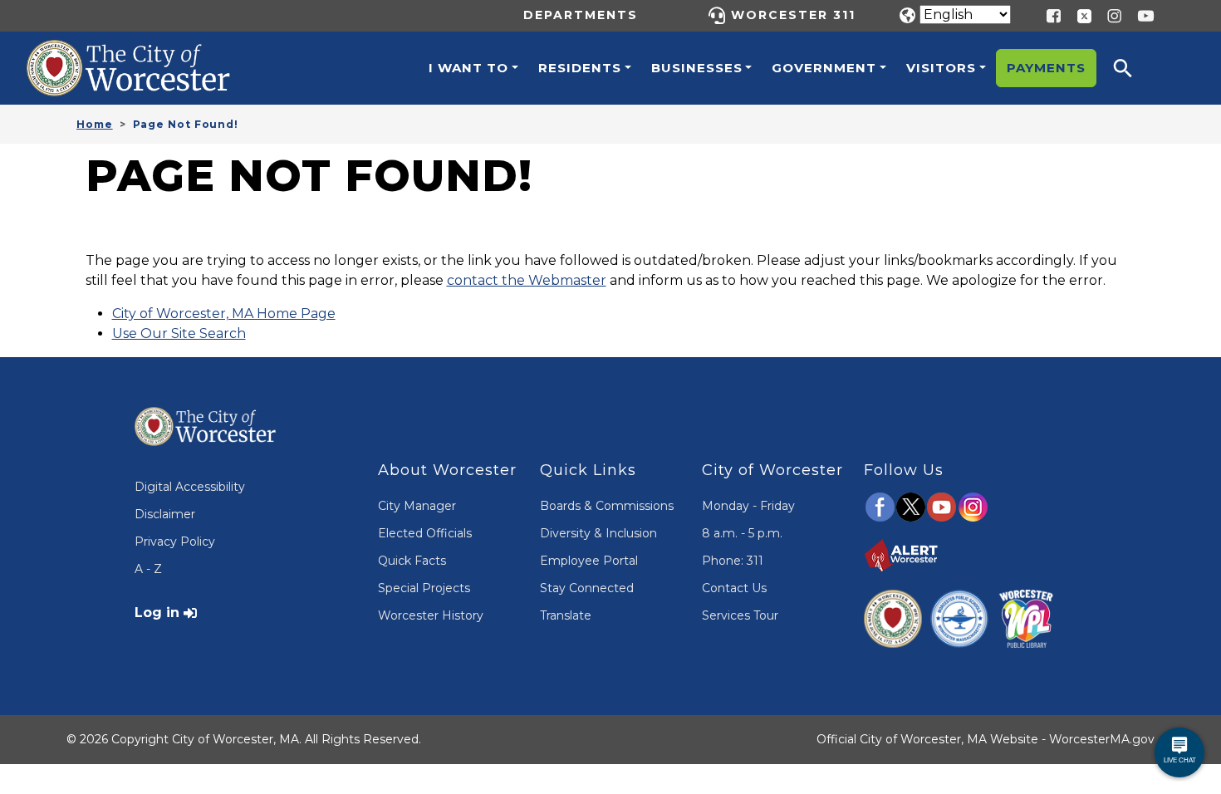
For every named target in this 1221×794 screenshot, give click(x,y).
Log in (157, 612)
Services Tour (740, 615)
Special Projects (424, 588)
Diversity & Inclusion (598, 533)
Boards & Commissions (607, 505)
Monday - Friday (748, 505)
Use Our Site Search (179, 333)
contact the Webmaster (526, 280)
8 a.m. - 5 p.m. (742, 533)
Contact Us (734, 588)
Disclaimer (165, 514)
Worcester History (430, 615)
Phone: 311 (732, 560)
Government (824, 68)
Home (94, 124)
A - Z (148, 568)
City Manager (417, 505)
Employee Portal (589, 560)
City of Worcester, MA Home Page (224, 313)
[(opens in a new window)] (1078, 14)
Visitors (941, 68)
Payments (1046, 68)
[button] (1134, 68)
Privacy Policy (175, 541)
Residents (579, 68)
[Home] (146, 52)
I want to (468, 68)
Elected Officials (425, 533)
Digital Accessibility (190, 486)
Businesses (697, 68)
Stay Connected (587, 588)
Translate (565, 615)
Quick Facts (412, 560)
